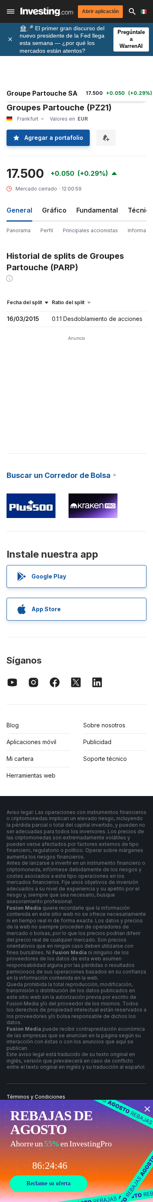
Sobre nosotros (104, 725)
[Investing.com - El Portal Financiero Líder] (46, 11)
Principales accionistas (90, 230)
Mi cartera (20, 758)
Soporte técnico (105, 758)
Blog (13, 725)
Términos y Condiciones (36, 1097)
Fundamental (97, 210)
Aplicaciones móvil (31, 741)
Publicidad (97, 741)
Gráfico (54, 210)
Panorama (19, 230)
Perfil (46, 230)
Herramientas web (31, 775)
